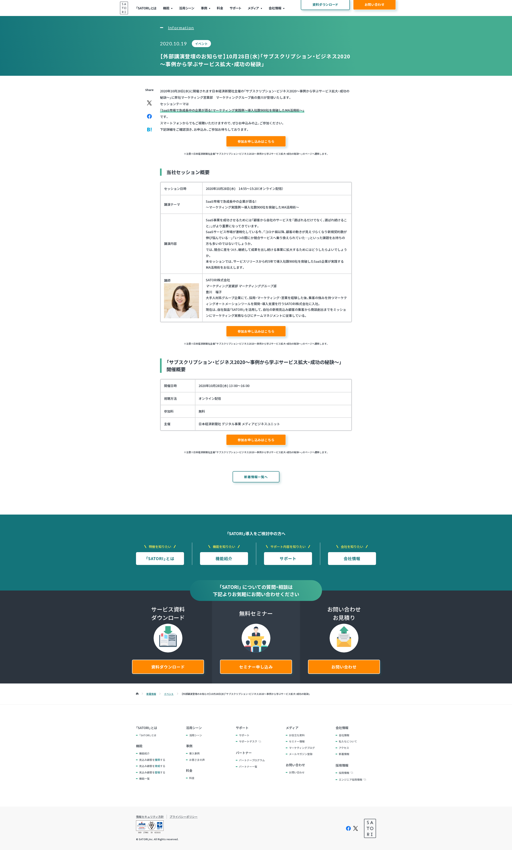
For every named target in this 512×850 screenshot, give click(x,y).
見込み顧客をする (152, 760)
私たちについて (348, 741)
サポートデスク (248, 741)
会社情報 (275, 8)
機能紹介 (224, 558)
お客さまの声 (197, 760)
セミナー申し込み (256, 667)
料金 (220, 8)
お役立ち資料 (297, 735)
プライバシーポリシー (184, 816)
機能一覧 (144, 778)
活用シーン (186, 8)
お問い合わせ (344, 667)
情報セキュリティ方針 (150, 816)
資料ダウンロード (168, 667)
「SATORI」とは (146, 8)
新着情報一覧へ (256, 476)
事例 (204, 8)
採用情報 (344, 773)
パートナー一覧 (248, 766)
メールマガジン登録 (300, 754)
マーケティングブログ (302, 748)
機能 (166, 8)
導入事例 (194, 753)
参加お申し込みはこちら (256, 141)
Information (181, 28)
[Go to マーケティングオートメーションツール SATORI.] (137, 693)
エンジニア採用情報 (350, 779)
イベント (201, 43)
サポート (235, 8)
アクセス (344, 748)
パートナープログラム (252, 760)
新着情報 (344, 754)
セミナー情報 (297, 741)
